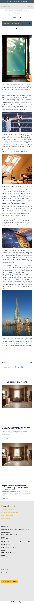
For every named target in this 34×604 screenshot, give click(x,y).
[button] (29, 6)
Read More (5, 438)
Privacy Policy (4, 569)
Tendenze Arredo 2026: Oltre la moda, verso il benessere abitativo (16, 428)
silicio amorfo (12, 142)
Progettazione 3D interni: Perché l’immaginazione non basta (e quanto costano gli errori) (16, 487)
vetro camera (26, 208)
